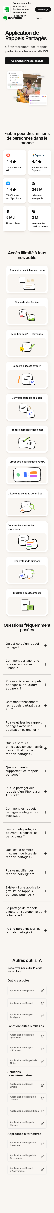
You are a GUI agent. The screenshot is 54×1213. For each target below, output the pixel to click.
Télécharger (42, 9)
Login (39, 18)
